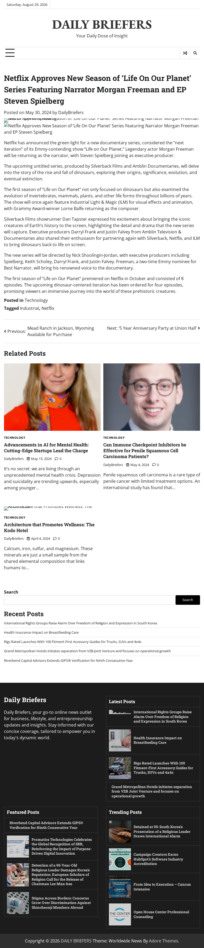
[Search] (195, 53)
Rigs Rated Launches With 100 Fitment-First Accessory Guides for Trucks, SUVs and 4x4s (72, 641)
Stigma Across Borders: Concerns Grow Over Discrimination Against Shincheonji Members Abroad (61, 903)
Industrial (29, 308)
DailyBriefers (71, 112)
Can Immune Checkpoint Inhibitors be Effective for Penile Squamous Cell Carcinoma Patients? (144, 451)
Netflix (47, 308)
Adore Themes (163, 941)
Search (11, 592)
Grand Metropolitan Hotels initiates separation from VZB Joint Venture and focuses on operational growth (87, 651)
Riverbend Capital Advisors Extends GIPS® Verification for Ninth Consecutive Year (68, 660)
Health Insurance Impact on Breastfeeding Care (41, 632)
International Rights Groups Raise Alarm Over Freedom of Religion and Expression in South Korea (80, 623)
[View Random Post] (185, 53)
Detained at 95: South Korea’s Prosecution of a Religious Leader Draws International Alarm (162, 831)
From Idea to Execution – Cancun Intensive (162, 887)
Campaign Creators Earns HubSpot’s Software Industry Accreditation (158, 859)
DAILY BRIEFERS (102, 24)
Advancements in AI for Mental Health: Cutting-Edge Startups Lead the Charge (46, 448)
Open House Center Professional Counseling (161, 914)
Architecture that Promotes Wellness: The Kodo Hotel (49, 527)
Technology (36, 300)
